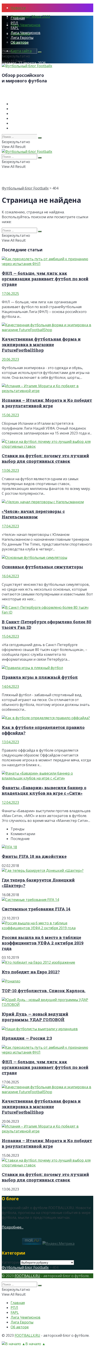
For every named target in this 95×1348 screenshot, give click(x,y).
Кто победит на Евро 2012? (31, 972)
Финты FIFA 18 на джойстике (34, 856)
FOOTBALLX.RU (27, 1275)
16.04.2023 (10, 576)
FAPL (15, 27)
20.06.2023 (10, 359)
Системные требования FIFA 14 (36, 909)
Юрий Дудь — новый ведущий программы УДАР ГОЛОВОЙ (35, 1016)
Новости (18, 7)
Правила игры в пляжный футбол (40, 677)
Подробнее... (12, 1227)
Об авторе (20, 42)
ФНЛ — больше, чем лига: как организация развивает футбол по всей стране (45, 278)
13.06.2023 (10, 470)
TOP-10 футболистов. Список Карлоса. (44, 990)
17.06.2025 (10, 293)
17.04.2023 (10, 526)
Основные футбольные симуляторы (42, 566)
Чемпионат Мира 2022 (30, 16)
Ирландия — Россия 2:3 (27, 1038)
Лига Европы (22, 37)
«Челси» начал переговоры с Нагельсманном (33, 513)
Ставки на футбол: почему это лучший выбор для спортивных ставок (45, 458)
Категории (11, 1262)
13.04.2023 (10, 741)
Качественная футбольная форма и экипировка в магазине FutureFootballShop (41, 344)
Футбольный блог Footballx (25, 188)
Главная (18, 18)
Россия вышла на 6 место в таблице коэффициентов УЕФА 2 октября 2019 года (43, 943)
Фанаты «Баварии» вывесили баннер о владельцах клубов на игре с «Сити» (44, 790)
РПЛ (14, 23)
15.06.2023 (10, 415)
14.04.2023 (10, 686)
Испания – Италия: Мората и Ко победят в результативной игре (47, 402)
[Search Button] (40, 52)
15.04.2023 (10, 636)
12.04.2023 (10, 802)
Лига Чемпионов (25, 25)
